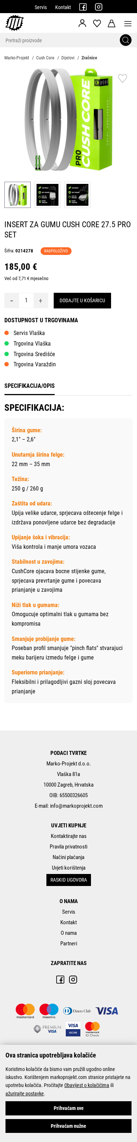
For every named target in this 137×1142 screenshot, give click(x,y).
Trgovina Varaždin (35, 364)
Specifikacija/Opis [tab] (29, 385)
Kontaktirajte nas (69, 836)
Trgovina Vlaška (32, 343)
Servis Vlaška (29, 333)
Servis (41, 7)
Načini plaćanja (68, 857)
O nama (69, 933)
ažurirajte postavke (24, 1093)
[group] (68, 119)
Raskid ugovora (68, 880)
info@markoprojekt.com (76, 806)
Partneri (68, 943)
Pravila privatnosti (68, 846)
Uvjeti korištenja (68, 868)
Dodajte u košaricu (82, 300)
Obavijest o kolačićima (86, 1085)
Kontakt (63, 7)
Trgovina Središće (34, 354)
